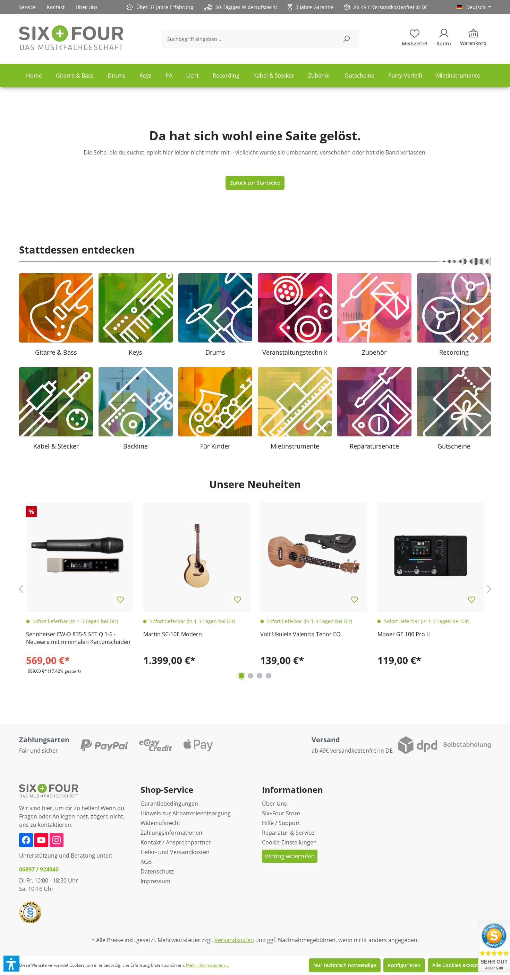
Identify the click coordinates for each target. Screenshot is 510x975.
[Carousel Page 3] (259, 676)
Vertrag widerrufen (290, 856)
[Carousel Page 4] (268, 676)
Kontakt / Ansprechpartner (176, 842)
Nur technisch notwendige (344, 965)
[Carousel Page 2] (250, 676)
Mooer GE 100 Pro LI (404, 634)
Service (27, 7)
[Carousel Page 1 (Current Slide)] (241, 676)
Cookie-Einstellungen (289, 842)
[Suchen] (346, 39)
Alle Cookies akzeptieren (461, 965)
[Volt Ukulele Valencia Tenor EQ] (313, 556)
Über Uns (86, 7)
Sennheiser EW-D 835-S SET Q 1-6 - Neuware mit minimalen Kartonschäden (78, 638)
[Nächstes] (489, 588)
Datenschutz (157, 871)
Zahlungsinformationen (171, 832)
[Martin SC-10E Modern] (196, 556)
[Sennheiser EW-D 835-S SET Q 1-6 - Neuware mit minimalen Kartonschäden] (79, 556)
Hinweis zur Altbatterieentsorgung (186, 813)
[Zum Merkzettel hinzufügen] (120, 600)
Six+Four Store (281, 813)
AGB (146, 862)
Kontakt (56, 7)
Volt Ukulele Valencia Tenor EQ (300, 634)
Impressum (155, 881)
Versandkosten (234, 940)
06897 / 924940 (39, 869)
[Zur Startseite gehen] (71, 37)
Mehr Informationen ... (207, 965)
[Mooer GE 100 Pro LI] (430, 556)
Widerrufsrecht (160, 823)
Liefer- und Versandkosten (175, 852)
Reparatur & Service (288, 832)
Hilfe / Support (281, 823)
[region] (255, 589)
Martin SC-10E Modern (172, 634)
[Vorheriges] (21, 588)
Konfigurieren (404, 965)
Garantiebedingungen (169, 803)
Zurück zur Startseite (255, 182)
